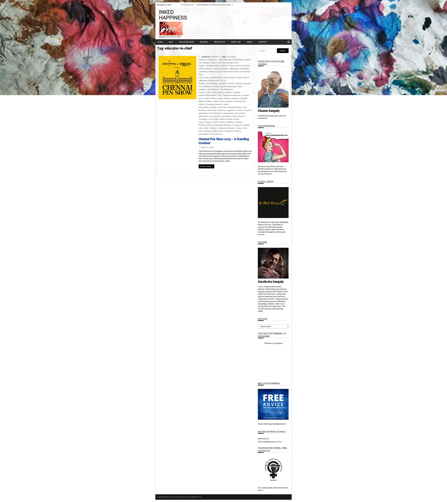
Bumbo (209, 69)
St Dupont (237, 125)
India (208, 92)
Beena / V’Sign (228, 66)
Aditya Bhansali (224, 60)
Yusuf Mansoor (216, 134)
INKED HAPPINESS (173, 15)
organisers (231, 110)
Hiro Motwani (213, 89)
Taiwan (239, 128)
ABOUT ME (236, 42)
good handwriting (228, 86)
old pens (221, 110)
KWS (215, 101)
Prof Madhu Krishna (217, 119)
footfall (216, 86)
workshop (229, 131)
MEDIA (249, 42)
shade (222, 122)
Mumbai (213, 107)
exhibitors (207, 86)
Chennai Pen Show (230, 72)
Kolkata (209, 101)
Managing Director (214, 104)
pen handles (215, 116)
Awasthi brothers (213, 66)
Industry (228, 92)
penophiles (226, 116)
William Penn (218, 131)
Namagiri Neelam (234, 107)
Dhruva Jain (214, 80)
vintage (208, 131)
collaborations (216, 77)
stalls (206, 128)
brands (238, 66)
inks (219, 95)
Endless (238, 83)
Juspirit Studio (210, 98)
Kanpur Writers (224, 98)
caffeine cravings (221, 69)
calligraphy (233, 69)
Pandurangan (216, 113)
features (214, 57)
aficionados (237, 60)
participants (228, 113)
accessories (212, 60)
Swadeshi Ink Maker (226, 128)
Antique (206, 63)
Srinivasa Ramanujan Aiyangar (219, 125)
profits (230, 119)
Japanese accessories (231, 95)
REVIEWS (204, 42)
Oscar (239, 110)
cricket (239, 77)
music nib (222, 107)
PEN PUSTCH (219, 42)
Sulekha (213, 128)
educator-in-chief (226, 83)
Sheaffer (230, 122)
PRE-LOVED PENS (186, 42)
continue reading (205, 166)
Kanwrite (235, 98)
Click (206, 77)
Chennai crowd (214, 72)
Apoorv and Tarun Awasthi (222, 63)
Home (160, 42)
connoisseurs (229, 77)
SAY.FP (215, 122)
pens (235, 116)
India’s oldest (217, 92)
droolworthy (212, 83)
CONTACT (263, 42)
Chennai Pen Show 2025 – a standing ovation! (224, 141)
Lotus (221, 101)
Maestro (229, 101)
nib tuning (212, 110)
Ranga (208, 122)
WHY (171, 42)
